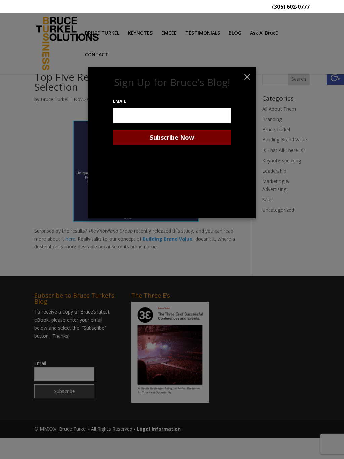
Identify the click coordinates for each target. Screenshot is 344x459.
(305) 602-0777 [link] (291, 7)
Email (119, 101)
